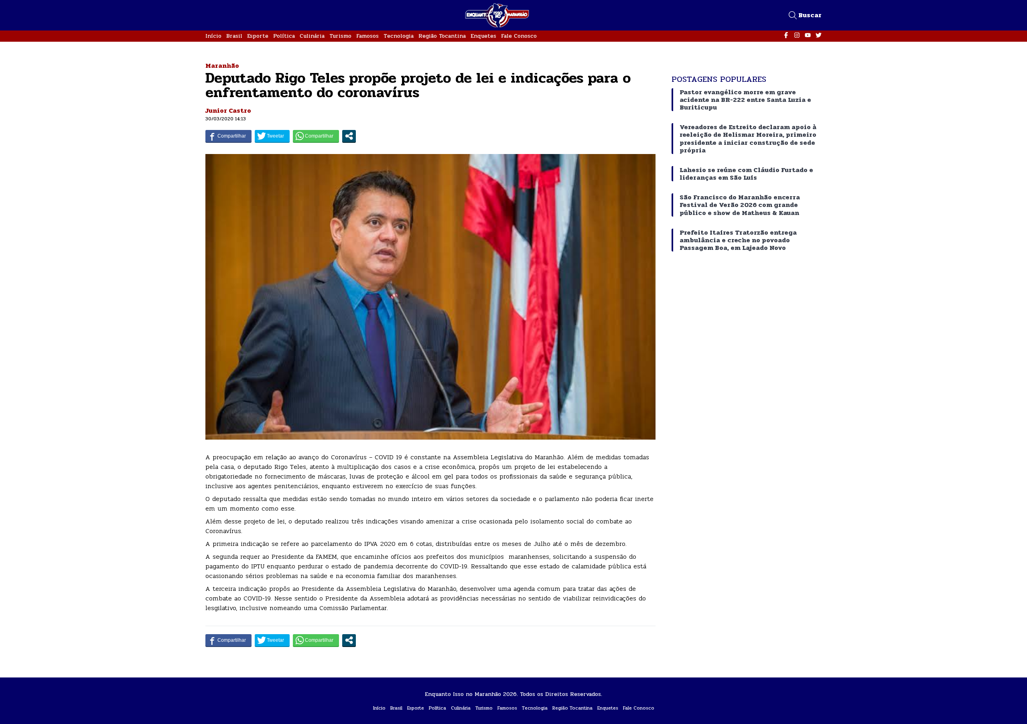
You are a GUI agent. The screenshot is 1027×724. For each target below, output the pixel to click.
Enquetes (483, 36)
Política (284, 36)
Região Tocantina (442, 36)
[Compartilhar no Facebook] (228, 136)
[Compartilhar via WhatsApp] (316, 136)
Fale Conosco (519, 36)
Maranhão (222, 66)
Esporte (257, 36)
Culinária (312, 36)
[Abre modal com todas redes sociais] (349, 136)
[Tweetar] (272, 136)
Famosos (367, 36)
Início (213, 36)
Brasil (234, 36)
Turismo (340, 36)
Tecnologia (399, 36)
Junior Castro (228, 110)
